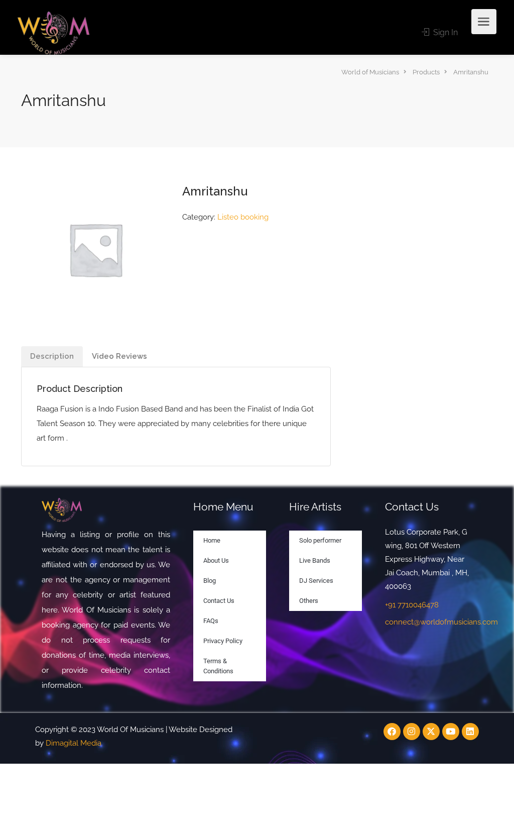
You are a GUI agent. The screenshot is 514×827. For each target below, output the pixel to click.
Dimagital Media (73, 743)
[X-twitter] (431, 731)
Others (308, 600)
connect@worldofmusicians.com (441, 622)
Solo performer (320, 540)
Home (211, 540)
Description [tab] (52, 356)
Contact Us (218, 600)
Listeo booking (243, 217)
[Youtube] (450, 731)
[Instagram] (411, 731)
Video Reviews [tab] (119, 356)
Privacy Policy (222, 641)
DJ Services (316, 580)
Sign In (444, 32)
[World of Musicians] (53, 32)
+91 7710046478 (412, 604)
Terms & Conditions (218, 666)
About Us (216, 560)
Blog (209, 580)
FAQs (210, 621)
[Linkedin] (470, 731)
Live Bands (314, 560)
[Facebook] (392, 731)
